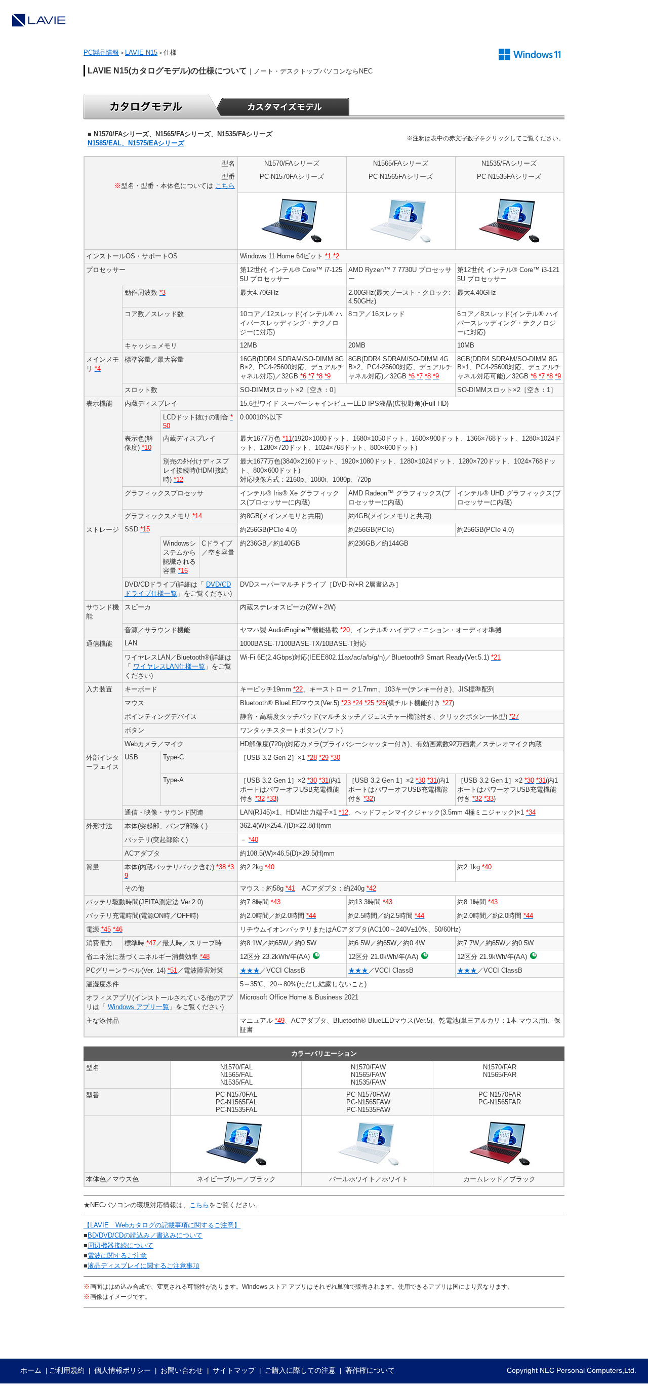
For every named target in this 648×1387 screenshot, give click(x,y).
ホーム (31, 1370)
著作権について (370, 1370)
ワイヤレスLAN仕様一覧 (169, 666)
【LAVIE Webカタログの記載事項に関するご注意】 (162, 1225)
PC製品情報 (101, 52)
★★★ (250, 970)
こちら (225, 185)
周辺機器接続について (120, 1245)
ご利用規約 (67, 1370)
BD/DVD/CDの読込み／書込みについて (145, 1235)
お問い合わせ (181, 1370)
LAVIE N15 (141, 52)
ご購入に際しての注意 (300, 1370)
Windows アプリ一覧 (138, 1007)
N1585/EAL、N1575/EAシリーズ (136, 143)
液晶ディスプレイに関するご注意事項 (143, 1265)
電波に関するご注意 (117, 1255)
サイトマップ (234, 1370)
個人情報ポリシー (122, 1370)
